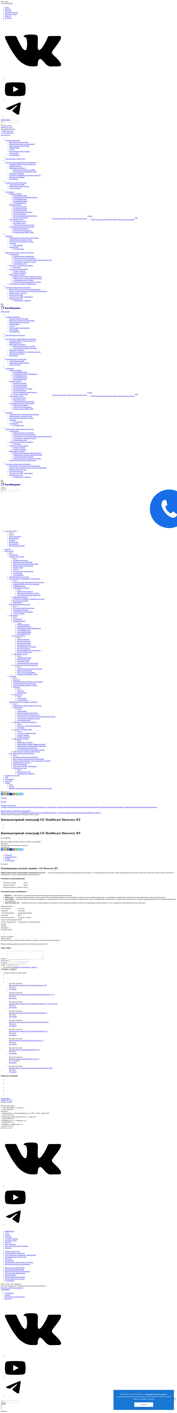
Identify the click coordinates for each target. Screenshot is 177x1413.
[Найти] (1, 124)
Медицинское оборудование (15, 1268)
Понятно (143, 1404)
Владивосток (13, 542)
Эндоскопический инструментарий (29, 669)
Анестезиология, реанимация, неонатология (28, 582)
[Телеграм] (14, 116)
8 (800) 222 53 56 (6, 127)
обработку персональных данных (25, 967)
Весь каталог (13, 555)
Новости (8, 1242)
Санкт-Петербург (15, 536)
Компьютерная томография (14, 1269)
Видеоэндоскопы (23, 639)
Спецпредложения (11, 1239)
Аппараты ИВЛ (10, 1275)
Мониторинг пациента (25, 591)
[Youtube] (15, 99)
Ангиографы (85, 813)
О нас (7, 1233)
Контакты (8, 1248)
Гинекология (21, 698)
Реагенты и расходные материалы (29, 726)
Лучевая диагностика (20, 560)
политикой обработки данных (155, 1394)
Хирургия (16, 680)
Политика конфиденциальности (12, 1288)
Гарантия (8, 1237)
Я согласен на (20, 967)
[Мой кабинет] (2, 305)
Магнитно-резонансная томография (13, 813)
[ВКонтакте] (33, 78)
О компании (9, 1293)
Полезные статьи (11, 1240)
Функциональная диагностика (23, 608)
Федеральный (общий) (17, 546)
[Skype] (19, 794)
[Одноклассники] (5, 794)
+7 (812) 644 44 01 (7, 131)
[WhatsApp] (16, 794)
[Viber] (13, 794)
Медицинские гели (24, 772)
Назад (11, 533)
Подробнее (13, 989)
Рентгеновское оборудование (71, 813)
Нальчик (12, 540)
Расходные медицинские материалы (25, 757)
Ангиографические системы (15, 1279)
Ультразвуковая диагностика (26, 807)
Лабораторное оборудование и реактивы (27, 705)
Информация (9, 1231)
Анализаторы (22, 711)
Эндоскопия (17, 619)
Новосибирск (13, 538)
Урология (20, 691)
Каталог (8, 1235)
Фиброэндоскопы (23, 625)
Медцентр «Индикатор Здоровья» (17, 1246)
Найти (3, 1404)
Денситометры (95, 813)
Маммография (51, 813)
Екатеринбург (14, 544)
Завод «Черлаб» (10, 1244)
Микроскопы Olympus (25, 742)
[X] (10, 794)
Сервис (11, 786)
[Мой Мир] (8, 794)
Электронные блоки (24, 658)
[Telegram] (22, 794)
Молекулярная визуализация (36, 813)
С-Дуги (58, 813)
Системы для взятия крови (26, 733)
